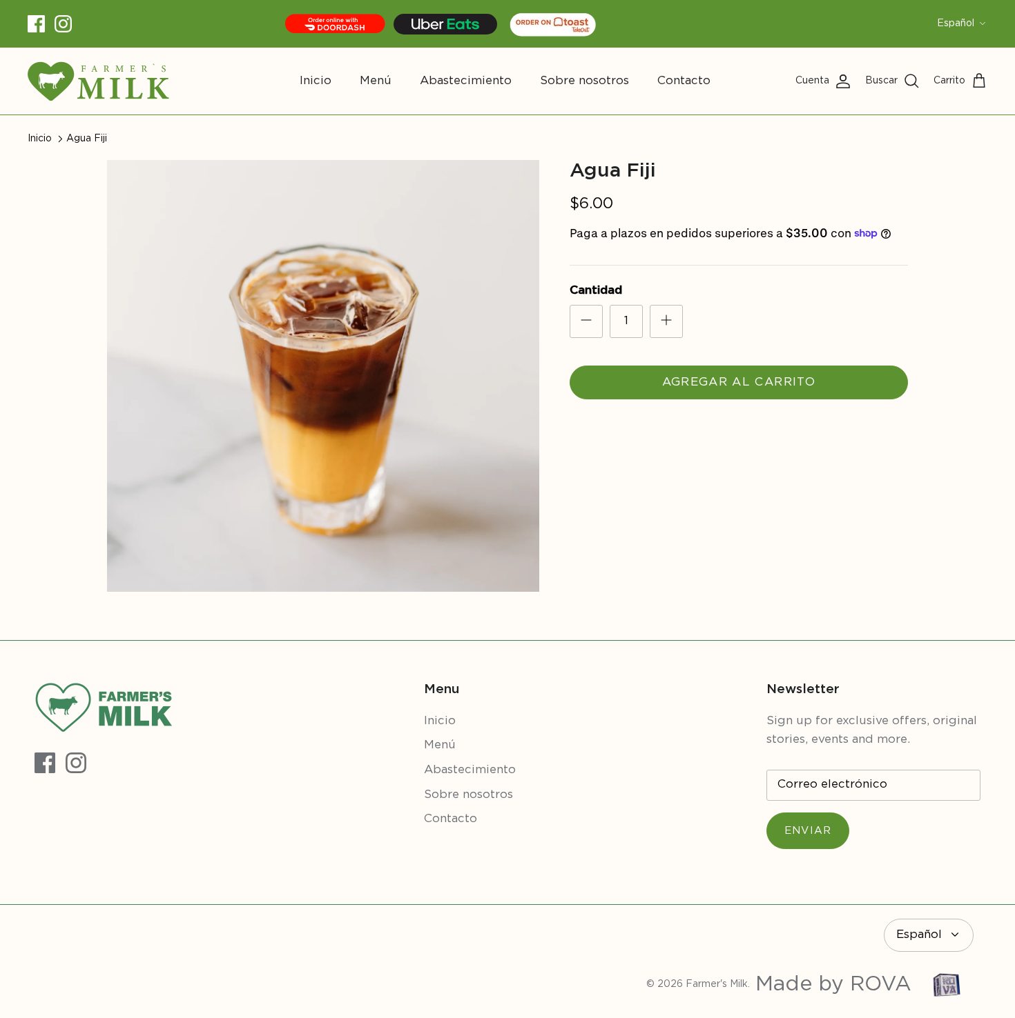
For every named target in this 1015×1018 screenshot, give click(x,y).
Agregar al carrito (738, 382)
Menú (376, 81)
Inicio (315, 81)
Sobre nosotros (584, 81)
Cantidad (596, 291)
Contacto (683, 81)
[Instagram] (63, 23)
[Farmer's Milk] (98, 81)
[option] (323, 376)
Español (955, 23)
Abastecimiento (466, 81)
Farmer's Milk (717, 984)
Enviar (807, 830)
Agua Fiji (86, 138)
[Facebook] (36, 23)
